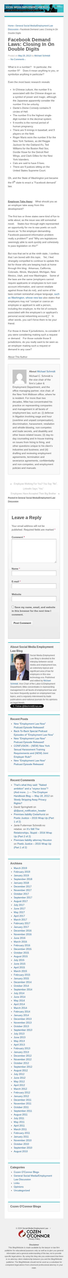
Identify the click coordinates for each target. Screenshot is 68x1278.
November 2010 (23, 1140)
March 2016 (20, 941)
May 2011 (19, 1122)
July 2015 (19, 960)
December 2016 (23, 930)
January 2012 (21, 1096)
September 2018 (23, 879)
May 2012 (19, 1081)
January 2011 (21, 1136)
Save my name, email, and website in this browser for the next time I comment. (33, 611)
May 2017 (19, 912)
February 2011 (22, 1133)
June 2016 (19, 938)
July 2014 (19, 993)
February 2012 (22, 1092)
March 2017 (20, 919)
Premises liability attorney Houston (33, 840)
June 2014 (19, 996)
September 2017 (23, 897)
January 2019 (21, 875)
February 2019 (22, 871)
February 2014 (22, 1011)
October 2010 (21, 1144)
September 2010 (23, 1147)
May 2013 (19, 1041)
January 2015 (21, 978)
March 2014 (20, 1007)
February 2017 (22, 923)
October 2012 (21, 1063)
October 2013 (21, 1026)
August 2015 (21, 956)
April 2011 (19, 1125)
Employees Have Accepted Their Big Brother (33, 493)
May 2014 (19, 1000)
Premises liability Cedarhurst (29, 814)
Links (17, 1183)
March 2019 (20, 868)
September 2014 (23, 989)
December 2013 (23, 1018)
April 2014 (19, 1004)
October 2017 (21, 893)
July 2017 (19, 904)
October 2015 (21, 952)
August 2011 (21, 1114)
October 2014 (21, 985)
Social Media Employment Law (35, 1228)
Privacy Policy (34, 1239)
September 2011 (23, 1110)
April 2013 (19, 1044)
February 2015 (22, 974)
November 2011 (22, 1103)
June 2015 (19, 963)
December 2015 (23, 949)
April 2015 (19, 967)
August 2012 (21, 1070)
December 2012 (23, 1055)
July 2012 (19, 1074)
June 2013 (19, 1037)
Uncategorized (22, 1190)
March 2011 (20, 1129)
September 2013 (23, 1030)
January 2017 (21, 927)
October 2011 (21, 1107)
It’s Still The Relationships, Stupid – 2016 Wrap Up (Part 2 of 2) (33, 833)
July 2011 (19, 1118)
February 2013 (22, 1048)
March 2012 (20, 1088)
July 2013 (19, 1033)
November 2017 (23, 890)
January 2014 (21, 1015)
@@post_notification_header (30, 810)
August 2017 (21, 901)
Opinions (19, 1186)
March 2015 (20, 971)
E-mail (15, 581)
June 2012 (19, 1077)
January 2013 (21, 1052)
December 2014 (23, 982)
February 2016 (22, 945)
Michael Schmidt (42, 55)
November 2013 (23, 1022)
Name (15, 568)
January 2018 (21, 882)
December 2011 (22, 1099)
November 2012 (23, 1059)
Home (11, 26)
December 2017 (23, 886)
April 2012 (19, 1085)
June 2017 (19, 908)
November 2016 (23, 934)
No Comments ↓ (18, 59)
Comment (18, 537)
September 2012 (23, 1066)
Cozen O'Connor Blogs (26, 1172)
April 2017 (19, 915)
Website (16, 594)
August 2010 (21, 1151)
